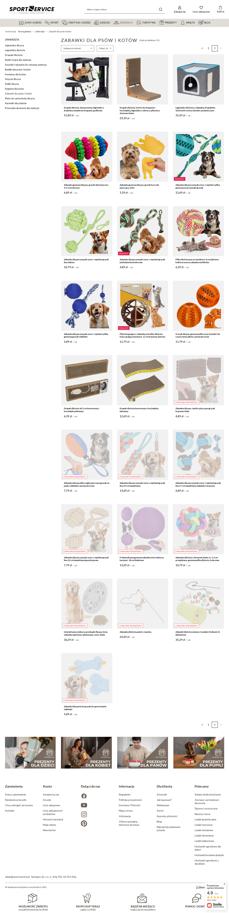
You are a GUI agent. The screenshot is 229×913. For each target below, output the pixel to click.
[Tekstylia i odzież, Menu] (92, 22)
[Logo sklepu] (32, 9)
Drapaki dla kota (14, 55)
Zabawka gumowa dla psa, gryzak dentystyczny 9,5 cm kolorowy (86, 186)
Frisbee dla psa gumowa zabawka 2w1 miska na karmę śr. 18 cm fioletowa (142, 559)
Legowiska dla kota (15, 50)
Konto (47, 786)
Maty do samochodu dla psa (20, 98)
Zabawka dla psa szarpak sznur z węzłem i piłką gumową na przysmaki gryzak (198, 186)
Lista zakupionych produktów (53, 812)
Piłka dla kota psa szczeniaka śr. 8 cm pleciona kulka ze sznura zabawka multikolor (197, 261)
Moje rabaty (49, 824)
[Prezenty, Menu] (178, 22)
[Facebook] (95, 796)
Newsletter (49, 830)
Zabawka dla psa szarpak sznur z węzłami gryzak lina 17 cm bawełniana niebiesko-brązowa (198, 484)
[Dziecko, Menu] (112, 22)
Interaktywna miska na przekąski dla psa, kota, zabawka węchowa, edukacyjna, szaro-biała (86, 633)
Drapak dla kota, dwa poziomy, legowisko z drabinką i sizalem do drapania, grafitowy (84, 109)
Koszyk (47, 799)
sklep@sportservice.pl (17, 876)
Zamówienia (14, 786)
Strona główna (24, 31)
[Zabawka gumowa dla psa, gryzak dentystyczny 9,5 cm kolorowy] (86, 157)
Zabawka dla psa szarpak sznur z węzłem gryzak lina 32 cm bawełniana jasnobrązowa (86, 559)
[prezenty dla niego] (142, 753)
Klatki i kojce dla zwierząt (18, 59)
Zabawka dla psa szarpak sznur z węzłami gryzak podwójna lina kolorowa (142, 261)
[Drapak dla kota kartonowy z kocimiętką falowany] (142, 380)
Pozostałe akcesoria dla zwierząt (22, 108)
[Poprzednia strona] (202, 48)
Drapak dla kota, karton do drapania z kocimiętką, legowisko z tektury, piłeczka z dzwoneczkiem (140, 110)
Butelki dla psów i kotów (18, 69)
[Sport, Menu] (60, 22)
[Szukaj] (161, 9)
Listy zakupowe (51, 805)
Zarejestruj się (51, 794)
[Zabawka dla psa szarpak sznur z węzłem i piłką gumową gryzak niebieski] (86, 306)
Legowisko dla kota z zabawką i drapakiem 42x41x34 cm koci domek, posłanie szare (195, 109)
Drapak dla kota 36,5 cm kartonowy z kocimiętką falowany (81, 410)
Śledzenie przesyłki (15, 799)
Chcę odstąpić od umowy (19, 805)
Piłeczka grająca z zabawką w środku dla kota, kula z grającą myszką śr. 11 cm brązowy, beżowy (142, 335)
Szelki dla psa (12, 83)
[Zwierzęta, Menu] (134, 22)
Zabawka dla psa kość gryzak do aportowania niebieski (85, 708)
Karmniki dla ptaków (15, 103)
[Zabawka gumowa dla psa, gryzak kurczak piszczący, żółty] (142, 157)
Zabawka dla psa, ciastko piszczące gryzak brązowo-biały (195, 410)
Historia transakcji (53, 819)
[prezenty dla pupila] (198, 753)
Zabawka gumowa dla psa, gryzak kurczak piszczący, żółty (139, 186)
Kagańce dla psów (14, 88)
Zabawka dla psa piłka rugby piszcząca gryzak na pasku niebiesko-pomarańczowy (86, 484)
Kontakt (9, 810)
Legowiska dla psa (14, 45)
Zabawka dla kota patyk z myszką (135, 632)
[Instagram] (95, 814)
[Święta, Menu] (196, 22)
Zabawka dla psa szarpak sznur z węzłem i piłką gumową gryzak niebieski (86, 335)
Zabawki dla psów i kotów (18, 93)
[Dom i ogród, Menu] (43, 22)
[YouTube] (95, 805)
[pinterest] (95, 823)
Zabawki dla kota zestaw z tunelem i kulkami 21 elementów (198, 633)
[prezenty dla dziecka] (30, 753)
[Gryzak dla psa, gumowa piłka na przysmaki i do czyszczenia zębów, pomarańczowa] (198, 306)
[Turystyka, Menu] (157, 22)
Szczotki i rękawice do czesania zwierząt (26, 64)
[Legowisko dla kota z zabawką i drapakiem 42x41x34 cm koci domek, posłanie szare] (198, 79)
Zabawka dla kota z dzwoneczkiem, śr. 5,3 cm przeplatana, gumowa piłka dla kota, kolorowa (197, 559)
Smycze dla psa (13, 79)
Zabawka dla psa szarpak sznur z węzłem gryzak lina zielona (86, 261)
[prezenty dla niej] (86, 753)
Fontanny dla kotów (15, 74)
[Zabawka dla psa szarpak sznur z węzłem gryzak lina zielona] (86, 231)
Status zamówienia (15, 794)
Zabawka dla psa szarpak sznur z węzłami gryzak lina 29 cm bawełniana (142, 484)
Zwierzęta (40, 31)
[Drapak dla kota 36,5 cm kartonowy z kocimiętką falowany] (86, 380)
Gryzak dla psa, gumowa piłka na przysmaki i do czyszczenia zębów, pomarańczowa (198, 335)
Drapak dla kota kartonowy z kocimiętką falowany (139, 410)
